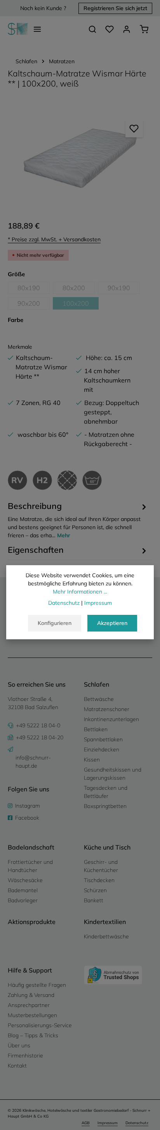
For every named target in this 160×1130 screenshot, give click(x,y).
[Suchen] (92, 29)
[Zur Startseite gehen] (18, 29)
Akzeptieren (112, 623)
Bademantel (23, 890)
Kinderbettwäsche (106, 936)
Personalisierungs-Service (40, 1025)
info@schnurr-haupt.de (33, 761)
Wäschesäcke (25, 880)
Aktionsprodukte (32, 922)
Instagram (27, 805)
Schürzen (95, 890)
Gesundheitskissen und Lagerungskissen (112, 773)
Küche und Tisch (107, 847)
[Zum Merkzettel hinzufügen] (134, 128)
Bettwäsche (99, 699)
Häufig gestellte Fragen (37, 984)
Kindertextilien (105, 922)
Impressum (107, 1122)
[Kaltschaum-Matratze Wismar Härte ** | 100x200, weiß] (80, 158)
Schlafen (96, 684)
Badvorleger (23, 900)
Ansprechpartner (29, 1005)
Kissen (92, 759)
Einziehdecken (101, 749)
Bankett (93, 900)
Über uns (19, 1045)
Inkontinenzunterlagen (111, 719)
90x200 (33, 304)
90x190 (124, 289)
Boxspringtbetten (105, 806)
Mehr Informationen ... (80, 591)
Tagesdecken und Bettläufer (105, 791)
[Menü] (37, 29)
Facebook (27, 817)
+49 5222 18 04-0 (38, 725)
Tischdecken (99, 880)
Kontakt (17, 1065)
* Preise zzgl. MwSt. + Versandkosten (54, 239)
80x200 (79, 289)
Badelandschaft (31, 847)
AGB (86, 1122)
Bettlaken (96, 729)
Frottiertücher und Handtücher (30, 866)
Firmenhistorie (25, 1055)
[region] (80, 158)
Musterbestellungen (32, 1015)
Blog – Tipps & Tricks (33, 1035)
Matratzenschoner (106, 709)
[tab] (78, 520)
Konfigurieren (54, 623)
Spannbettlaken (103, 739)
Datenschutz (136, 1122)
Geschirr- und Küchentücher (101, 866)
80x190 (33, 289)
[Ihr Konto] (126, 29)
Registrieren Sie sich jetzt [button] (115, 8)
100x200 (81, 304)
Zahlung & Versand (31, 995)
